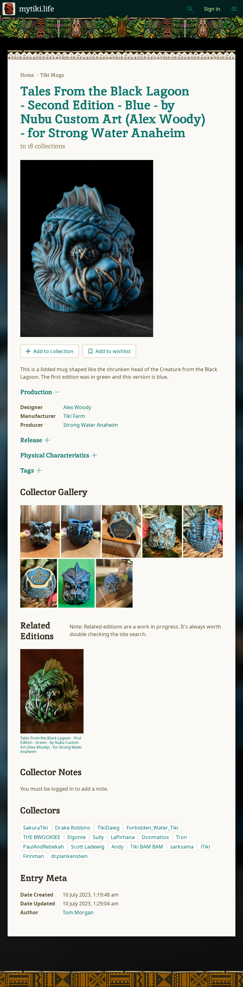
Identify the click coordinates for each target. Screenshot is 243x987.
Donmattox (155, 837)
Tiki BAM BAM (146, 846)
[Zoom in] (40, 531)
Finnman (33, 856)
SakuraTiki (35, 827)
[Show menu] (234, 9)
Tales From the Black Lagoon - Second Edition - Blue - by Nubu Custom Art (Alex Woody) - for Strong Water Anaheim (112, 112)
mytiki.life (36, 9)
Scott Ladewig (87, 846)
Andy (117, 846)
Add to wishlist (113, 351)
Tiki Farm (74, 416)
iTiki (205, 846)
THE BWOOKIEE (41, 837)
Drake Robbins (72, 827)
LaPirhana (123, 837)
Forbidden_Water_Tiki (152, 827)
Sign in (212, 8)
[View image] (86, 248)
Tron (181, 837)
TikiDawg (108, 827)
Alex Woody (77, 407)
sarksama (182, 846)
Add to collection (53, 351)
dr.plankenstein (69, 856)
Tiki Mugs (52, 75)
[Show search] (190, 9)
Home (27, 75)
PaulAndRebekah (43, 846)
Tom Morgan (78, 912)
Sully (98, 837)
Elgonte (76, 837)
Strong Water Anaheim (90, 424)
